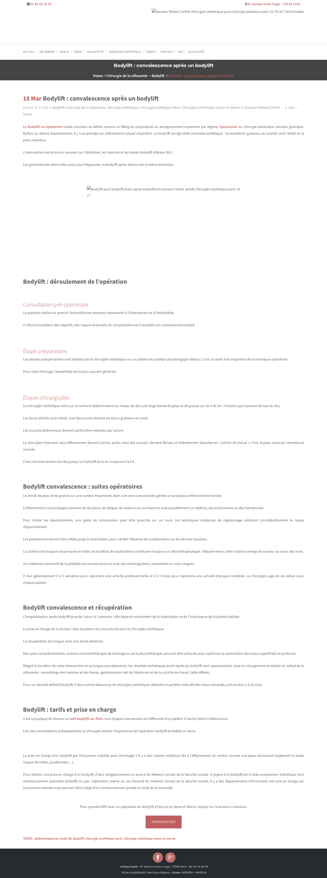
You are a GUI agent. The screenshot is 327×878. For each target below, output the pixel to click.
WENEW (187, 872)
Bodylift (158, 75)
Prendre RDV (164, 822)
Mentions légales (158, 872)
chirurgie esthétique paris (103, 838)
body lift (66, 838)
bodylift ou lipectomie (45, 126)
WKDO (199, 872)
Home (98, 75)
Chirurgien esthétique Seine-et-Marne (211, 107)
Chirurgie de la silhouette (127, 75)
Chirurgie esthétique (123, 107)
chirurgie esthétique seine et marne (150, 838)
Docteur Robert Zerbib (262, 107)
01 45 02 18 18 (40, 4)
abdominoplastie (46, 838)
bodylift (78, 838)
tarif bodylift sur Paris (86, 718)
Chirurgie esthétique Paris (160, 107)
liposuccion (228, 126)
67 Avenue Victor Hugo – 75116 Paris (163, 866)
